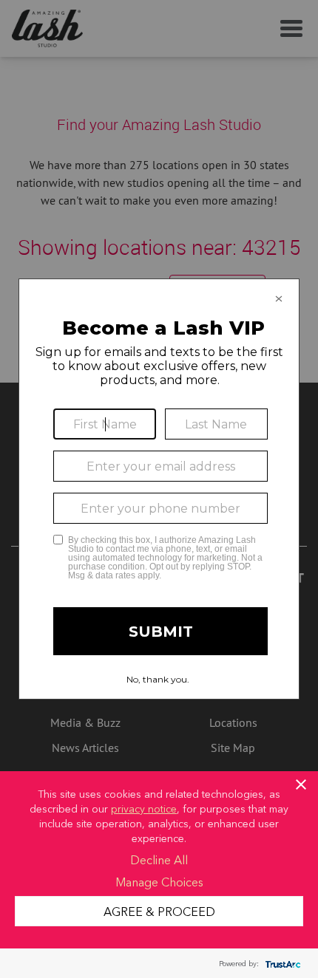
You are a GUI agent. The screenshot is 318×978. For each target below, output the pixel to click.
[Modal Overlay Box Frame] (159, 489)
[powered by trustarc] (281, 963)
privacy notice (144, 808)
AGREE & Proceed (159, 911)
